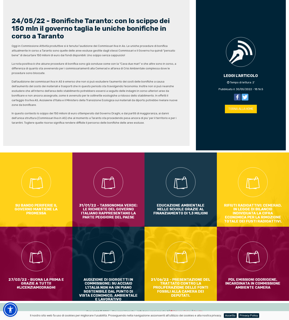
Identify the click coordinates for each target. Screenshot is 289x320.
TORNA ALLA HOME (240, 109)
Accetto (230, 315)
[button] (10, 309)
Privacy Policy (249, 315)
